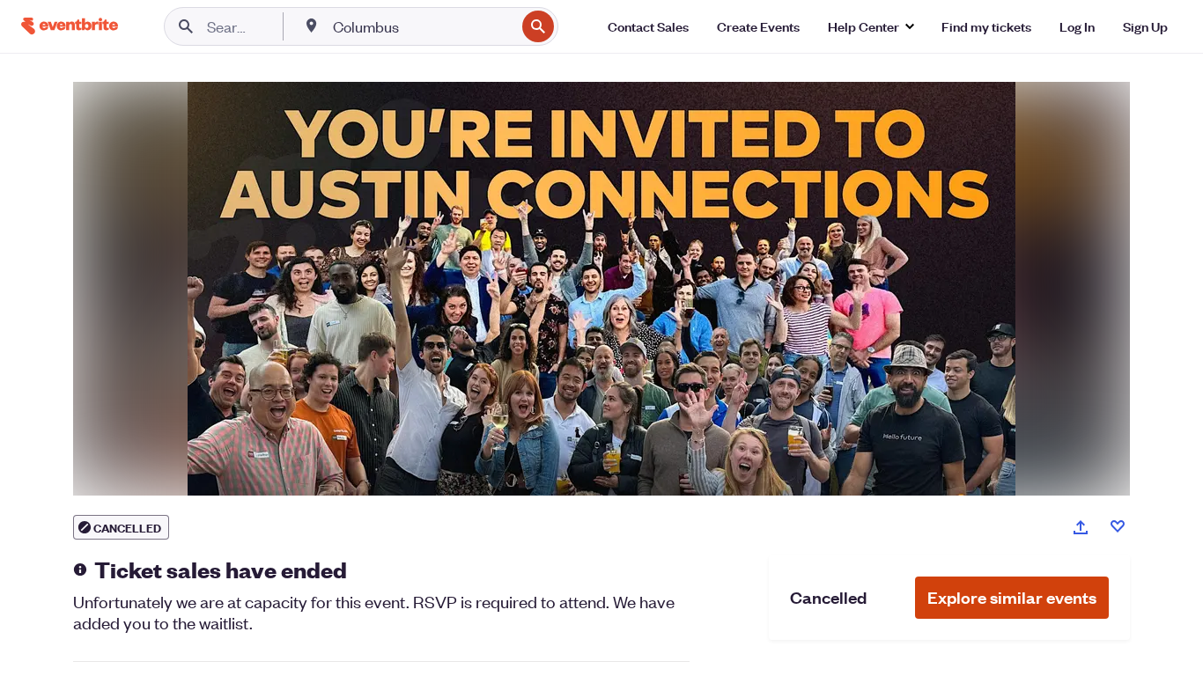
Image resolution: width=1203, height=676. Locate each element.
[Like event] (1117, 526)
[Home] (69, 26)
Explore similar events (1011, 597)
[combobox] (422, 26)
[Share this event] (1080, 527)
